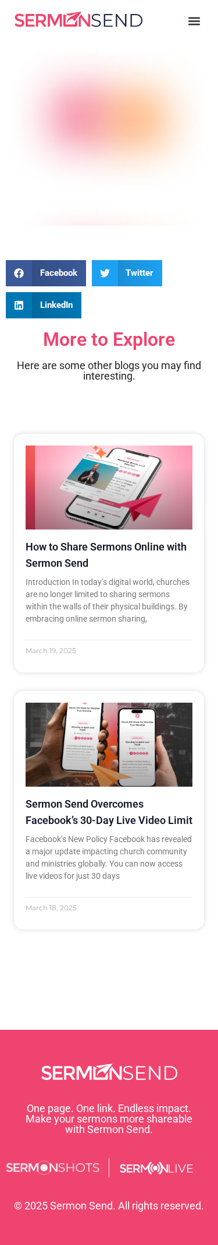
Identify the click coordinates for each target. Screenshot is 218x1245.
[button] (193, 21)
